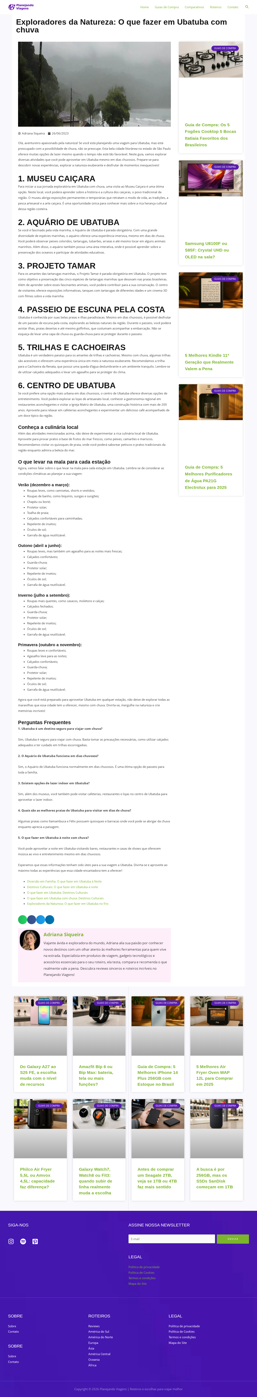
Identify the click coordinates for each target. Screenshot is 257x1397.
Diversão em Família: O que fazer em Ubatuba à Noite (64, 881)
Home (144, 7)
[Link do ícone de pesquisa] (247, 7)
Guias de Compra (167, 7)
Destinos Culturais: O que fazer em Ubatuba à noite (62, 887)
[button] (22, 919)
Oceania (94, 1360)
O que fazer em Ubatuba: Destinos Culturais (57, 893)
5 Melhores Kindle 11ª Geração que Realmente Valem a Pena (209, 362)
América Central (99, 1354)
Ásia (91, 1348)
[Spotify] (23, 1241)
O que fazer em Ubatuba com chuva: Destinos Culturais (65, 898)
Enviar (233, 1239)
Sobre (12, 1326)
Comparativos (194, 7)
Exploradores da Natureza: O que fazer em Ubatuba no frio (67, 904)
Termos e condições (142, 1278)
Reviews (94, 1326)
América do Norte (100, 1337)
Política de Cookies (141, 1273)
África (92, 1365)
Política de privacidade (144, 1267)
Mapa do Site (137, 1284)
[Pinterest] (35, 1241)
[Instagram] (11, 1241)
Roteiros (215, 7)
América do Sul (98, 1331)
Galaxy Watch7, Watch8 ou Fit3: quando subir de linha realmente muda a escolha (95, 1181)
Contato (232, 7)
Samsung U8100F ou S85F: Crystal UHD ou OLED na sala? (207, 250)
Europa (93, 1343)
